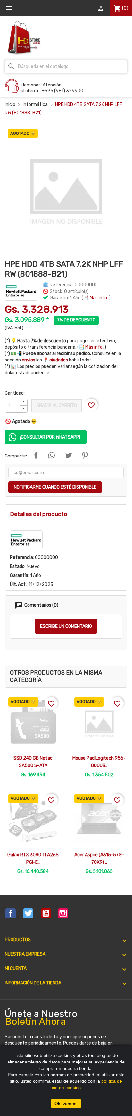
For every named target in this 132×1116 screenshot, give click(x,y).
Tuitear (68, 455)
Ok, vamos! (66, 1103)
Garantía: (19, 575)
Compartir (35, 455)
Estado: (18, 566)
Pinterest (84, 455)
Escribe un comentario (66, 626)
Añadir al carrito (56, 405)
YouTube (46, 913)
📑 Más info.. (96, 298)
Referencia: (22, 557)
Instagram (63, 913)
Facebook (10, 913)
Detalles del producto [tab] (38, 514)
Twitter (28, 913)
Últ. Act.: (19, 584)
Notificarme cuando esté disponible (55, 487)
